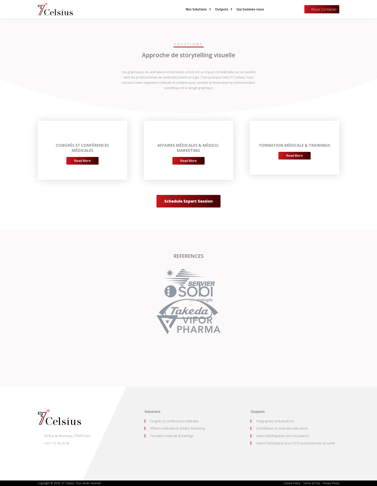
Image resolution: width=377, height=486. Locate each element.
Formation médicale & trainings (171, 436)
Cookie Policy (292, 483)
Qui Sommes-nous (250, 9)
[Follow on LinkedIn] (60, 452)
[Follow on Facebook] (42, 452)
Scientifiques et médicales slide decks (282, 428)
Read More (82, 161)
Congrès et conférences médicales (174, 421)
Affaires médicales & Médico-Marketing (177, 428)
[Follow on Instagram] (70, 452)
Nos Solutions (196, 9)
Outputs (221, 9)
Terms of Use (311, 483)
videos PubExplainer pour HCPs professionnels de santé (295, 443)
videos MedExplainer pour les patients (282, 436)
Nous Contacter (324, 9)
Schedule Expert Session (188, 201)
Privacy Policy (331, 483)
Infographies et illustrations (275, 421)
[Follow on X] (51, 452)
